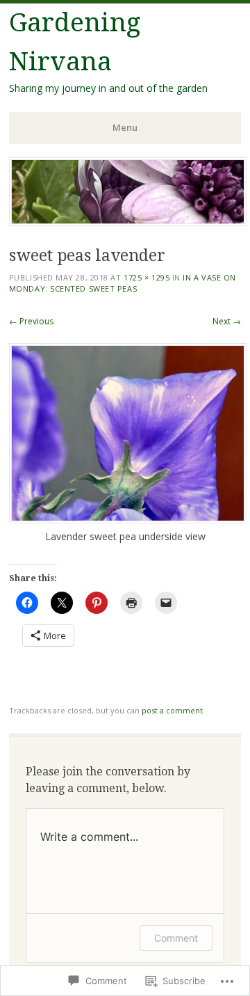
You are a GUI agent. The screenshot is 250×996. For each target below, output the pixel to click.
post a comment (172, 710)
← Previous (31, 321)
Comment (176, 938)
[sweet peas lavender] (128, 519)
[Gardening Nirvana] (128, 222)
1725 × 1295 (146, 277)
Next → (226, 321)
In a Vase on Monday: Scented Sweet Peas (122, 283)
